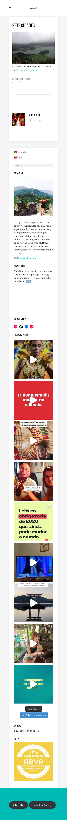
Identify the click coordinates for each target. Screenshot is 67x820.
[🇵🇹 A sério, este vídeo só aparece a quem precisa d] (33, 602)
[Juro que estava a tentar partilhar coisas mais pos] (33, 400)
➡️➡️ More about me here (28, 258)
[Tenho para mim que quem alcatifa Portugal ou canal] (33, 562)
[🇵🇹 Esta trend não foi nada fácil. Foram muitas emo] (33, 481)
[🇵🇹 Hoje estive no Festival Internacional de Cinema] (33, 521)
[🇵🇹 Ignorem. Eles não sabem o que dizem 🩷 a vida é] (33, 440)
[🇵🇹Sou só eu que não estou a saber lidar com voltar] (33, 643)
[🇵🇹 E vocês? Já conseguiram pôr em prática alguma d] (33, 684)
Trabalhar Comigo (42, 805)
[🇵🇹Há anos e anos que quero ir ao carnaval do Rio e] (33, 359)
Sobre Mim (18, 805)
